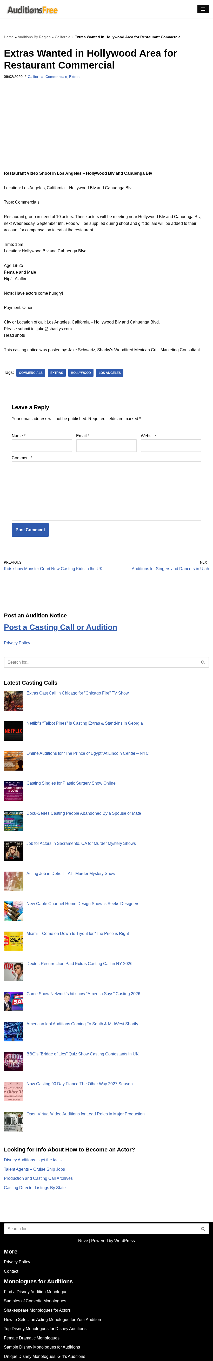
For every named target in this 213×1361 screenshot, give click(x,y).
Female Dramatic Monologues (31, 1338)
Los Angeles (110, 373)
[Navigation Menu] (203, 9)
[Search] (203, 662)
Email (82, 436)
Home (9, 37)
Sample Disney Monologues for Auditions (42, 1347)
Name (18, 436)
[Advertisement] (106, 131)
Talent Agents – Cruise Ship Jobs (34, 1169)
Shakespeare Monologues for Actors (37, 1310)
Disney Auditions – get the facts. (33, 1160)
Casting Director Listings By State (35, 1187)
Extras (74, 77)
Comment (22, 458)
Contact (11, 1271)
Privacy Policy (17, 643)
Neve (83, 1240)
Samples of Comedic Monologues (35, 1301)
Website (148, 436)
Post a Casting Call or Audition (60, 627)
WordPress (124, 1240)
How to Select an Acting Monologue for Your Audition (52, 1319)
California (62, 37)
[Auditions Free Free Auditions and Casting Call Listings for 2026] (31, 9)
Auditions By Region (34, 37)
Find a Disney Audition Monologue (36, 1292)
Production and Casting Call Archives (38, 1178)
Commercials (56, 77)
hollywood (81, 373)
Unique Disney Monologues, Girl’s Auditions (44, 1356)
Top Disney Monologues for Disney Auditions (45, 1328)
